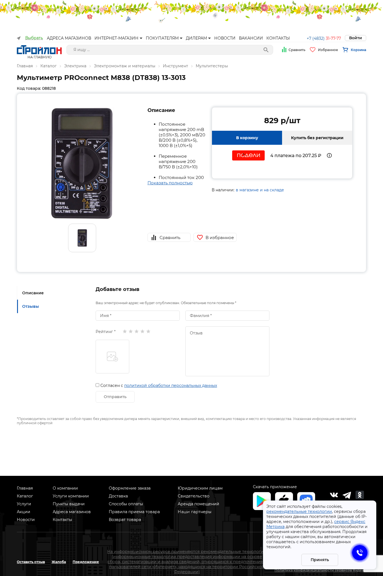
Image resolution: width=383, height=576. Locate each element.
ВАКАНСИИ (251, 38)
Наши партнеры (194, 511)
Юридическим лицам (200, 488)
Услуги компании (71, 496)
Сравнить (297, 50)
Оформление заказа (130, 488)
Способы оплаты (126, 503)
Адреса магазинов (72, 511)
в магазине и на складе (260, 189)
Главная (25, 65)
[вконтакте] (334, 495)
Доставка (118, 496)
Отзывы (30, 306)
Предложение (86, 562)
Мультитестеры (212, 65)
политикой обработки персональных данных (170, 385)
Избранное (328, 50)
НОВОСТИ (225, 38)
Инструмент (175, 65)
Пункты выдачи (69, 503)
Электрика (75, 65)
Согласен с (158, 385)
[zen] (347, 495)
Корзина (358, 50)
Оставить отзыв (31, 562)
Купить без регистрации (317, 137)
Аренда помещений (198, 503)
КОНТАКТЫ (278, 38)
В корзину (247, 137)
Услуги (24, 503)
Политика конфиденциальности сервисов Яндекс (320, 570)
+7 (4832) (324, 38)
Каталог (48, 65)
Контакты (62, 519)
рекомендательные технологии (299, 511)
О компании (65, 488)
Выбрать (34, 38)
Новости (26, 519)
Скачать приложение (275, 486)
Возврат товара (125, 519)
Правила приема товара (134, 511)
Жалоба (59, 562)
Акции (23, 511)
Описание (33, 292)
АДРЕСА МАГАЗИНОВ (69, 38)
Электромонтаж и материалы (124, 65)
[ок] (360, 495)
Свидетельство (193, 496)
